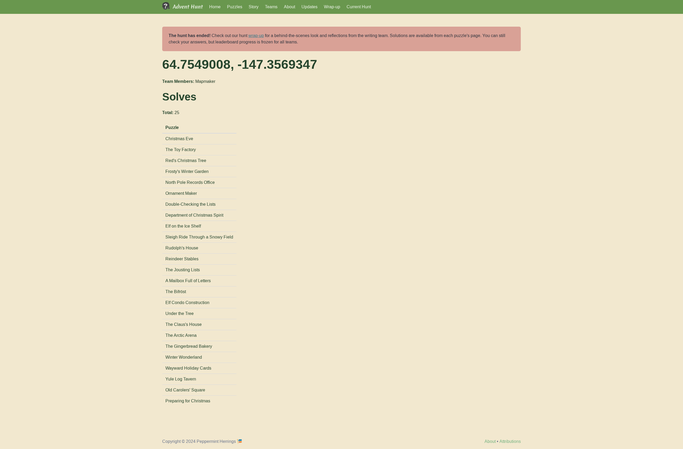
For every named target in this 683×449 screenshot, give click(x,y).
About (289, 7)
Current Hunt (359, 7)
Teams (271, 7)
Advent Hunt (188, 6)
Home (215, 7)
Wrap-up (332, 7)
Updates (309, 7)
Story (254, 7)
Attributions (510, 441)
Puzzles (234, 7)
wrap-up (256, 35)
